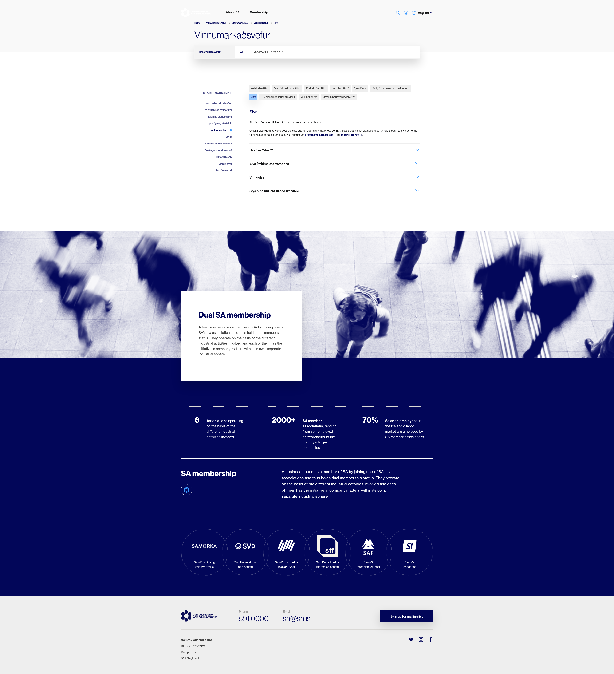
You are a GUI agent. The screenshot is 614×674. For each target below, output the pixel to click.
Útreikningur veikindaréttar (339, 97)
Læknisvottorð (340, 88)
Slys (253, 97)
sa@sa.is (297, 618)
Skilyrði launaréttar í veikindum (390, 88)
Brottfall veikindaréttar (287, 88)
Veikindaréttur (261, 22)
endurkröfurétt (349, 134)
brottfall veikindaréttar (319, 134)
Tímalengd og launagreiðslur (278, 97)
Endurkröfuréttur (316, 88)
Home (197, 22)
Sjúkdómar (360, 88)
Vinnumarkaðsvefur (216, 22)
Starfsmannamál (240, 22)
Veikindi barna (308, 97)
